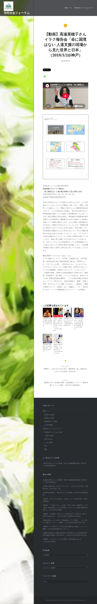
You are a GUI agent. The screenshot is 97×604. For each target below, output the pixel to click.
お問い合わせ (48, 439)
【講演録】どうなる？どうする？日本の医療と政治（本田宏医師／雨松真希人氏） (68, 322)
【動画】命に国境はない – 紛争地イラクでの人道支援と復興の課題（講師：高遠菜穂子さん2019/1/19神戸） (78, 324)
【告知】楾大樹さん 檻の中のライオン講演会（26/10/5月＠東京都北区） (65, 494)
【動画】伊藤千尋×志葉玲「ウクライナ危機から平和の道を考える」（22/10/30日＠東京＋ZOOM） (58, 349)
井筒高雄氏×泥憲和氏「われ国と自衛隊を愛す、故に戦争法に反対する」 (47, 348)
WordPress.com (80, 600)
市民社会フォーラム (17, 13)
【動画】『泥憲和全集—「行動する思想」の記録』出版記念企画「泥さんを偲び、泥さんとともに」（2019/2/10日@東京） (57, 324)
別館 (45, 449)
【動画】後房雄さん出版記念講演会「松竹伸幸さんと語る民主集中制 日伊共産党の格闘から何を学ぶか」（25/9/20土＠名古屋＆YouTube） (65, 534)
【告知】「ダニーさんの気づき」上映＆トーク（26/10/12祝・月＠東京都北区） (65, 500)
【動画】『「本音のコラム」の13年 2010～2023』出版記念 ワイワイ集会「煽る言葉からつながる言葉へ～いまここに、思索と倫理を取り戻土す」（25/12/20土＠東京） (65, 507)
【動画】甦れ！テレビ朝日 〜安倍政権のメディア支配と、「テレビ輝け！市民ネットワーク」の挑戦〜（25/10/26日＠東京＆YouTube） (65, 521)
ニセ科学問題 (48, 425)
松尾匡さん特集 (49, 414)
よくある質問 (48, 442)
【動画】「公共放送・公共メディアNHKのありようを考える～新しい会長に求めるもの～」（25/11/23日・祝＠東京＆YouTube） (65, 515)
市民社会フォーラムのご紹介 (53, 432)
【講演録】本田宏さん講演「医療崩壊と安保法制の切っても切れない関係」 (47, 322)
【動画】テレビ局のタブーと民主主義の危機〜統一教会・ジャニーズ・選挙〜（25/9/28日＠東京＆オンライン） (65, 528)
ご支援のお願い (49, 435)
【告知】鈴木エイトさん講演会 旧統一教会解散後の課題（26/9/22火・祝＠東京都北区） (64, 464)
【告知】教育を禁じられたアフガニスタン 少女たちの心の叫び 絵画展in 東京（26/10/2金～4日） (65, 487)
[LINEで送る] (45, 76)
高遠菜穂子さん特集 (50, 421)
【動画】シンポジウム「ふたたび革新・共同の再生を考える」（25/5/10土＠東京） (63, 540)
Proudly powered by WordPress (55, 600)
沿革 (45, 446)
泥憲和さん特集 (49, 418)
